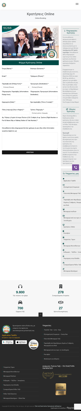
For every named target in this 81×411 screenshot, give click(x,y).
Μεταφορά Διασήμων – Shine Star (14, 398)
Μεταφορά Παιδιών (9, 376)
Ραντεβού (47, 354)
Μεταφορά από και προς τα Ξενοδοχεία (56, 350)
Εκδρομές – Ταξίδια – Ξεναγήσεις (14, 380)
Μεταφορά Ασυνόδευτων (11, 371)
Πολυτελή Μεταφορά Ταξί (52, 339)
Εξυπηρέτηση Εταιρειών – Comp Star (56, 334)
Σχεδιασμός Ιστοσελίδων (58, 408)
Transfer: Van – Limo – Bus (52, 330)
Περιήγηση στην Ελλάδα (11, 385)
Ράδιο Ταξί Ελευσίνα (9, 394)
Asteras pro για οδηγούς (51, 359)
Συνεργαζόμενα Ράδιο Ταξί (11, 389)
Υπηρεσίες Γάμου (9, 367)
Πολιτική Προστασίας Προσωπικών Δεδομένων (48, 406)
